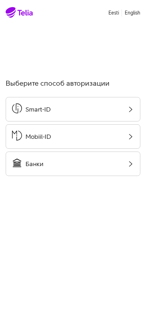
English (132, 13)
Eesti (113, 13)
